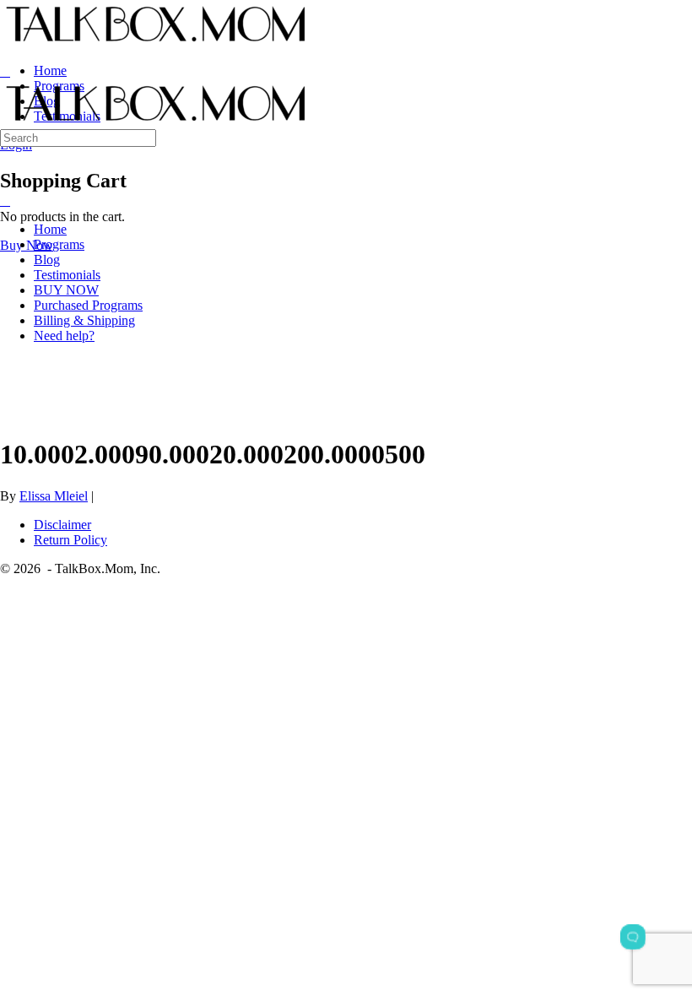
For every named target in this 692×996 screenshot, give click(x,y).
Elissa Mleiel (53, 496)
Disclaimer (62, 524)
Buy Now (26, 245)
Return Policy (70, 540)
